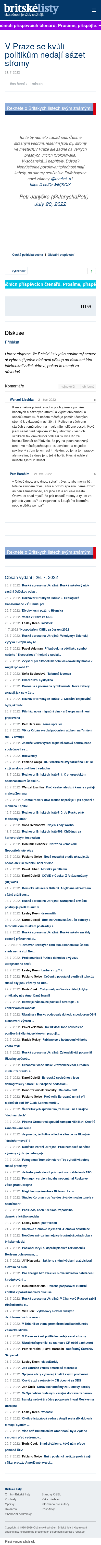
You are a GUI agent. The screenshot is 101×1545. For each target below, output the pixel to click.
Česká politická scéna (27, 254)
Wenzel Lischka (22, 399)
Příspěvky (48, 1509)
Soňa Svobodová (34, 673)
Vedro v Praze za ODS (37, 617)
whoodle (47, 1412)
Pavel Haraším (53, 1348)
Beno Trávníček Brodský (39, 1090)
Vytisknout (18, 271)
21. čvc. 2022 (47, 399)
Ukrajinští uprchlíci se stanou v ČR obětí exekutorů (57, 1342)
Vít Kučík (28, 1311)
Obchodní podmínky (18, 1514)
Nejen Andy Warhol (61, 825)
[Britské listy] (50, 109)
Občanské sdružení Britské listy (52, 1527)
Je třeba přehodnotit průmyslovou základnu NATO (56, 1172)
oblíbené (88, 386)
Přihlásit (12, 342)
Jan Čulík (28, 1386)
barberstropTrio (52, 970)
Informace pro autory (55, 1504)
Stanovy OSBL (51, 1494)
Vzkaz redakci (51, 1499)
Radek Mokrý (31, 1039)
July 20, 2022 (50, 203)
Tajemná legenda (59, 673)
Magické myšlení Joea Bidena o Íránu (48, 1191)
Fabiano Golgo (32, 762)
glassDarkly (49, 1361)
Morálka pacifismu (54, 869)
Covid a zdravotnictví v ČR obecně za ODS (51, 1380)
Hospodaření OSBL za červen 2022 (44, 629)
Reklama (11, 1509)
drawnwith (48, 913)
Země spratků (52, 724)
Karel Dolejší (31, 875)
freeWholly (29, 755)
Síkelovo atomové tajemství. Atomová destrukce (56, 1229)
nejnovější (68, 386)
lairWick (47, 623)
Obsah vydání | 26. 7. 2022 (31, 577)
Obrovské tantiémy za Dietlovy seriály (63, 1386)
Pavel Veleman (32, 648)
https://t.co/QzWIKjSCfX (50, 184)
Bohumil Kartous (34, 1286)
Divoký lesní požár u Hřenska (42, 610)
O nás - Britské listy (17, 1494)
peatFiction (49, 1222)
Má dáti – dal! (68, 1090)
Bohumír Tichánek (35, 844)
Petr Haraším (19, 473)
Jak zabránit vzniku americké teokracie (49, 1367)
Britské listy (41, 10)
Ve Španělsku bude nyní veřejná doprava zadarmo (57, 1393)
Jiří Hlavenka (31, 1260)
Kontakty (10, 1499)
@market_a (61, 179)
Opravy (9, 1504)
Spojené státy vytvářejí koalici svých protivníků (55, 1374)
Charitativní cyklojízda (37, 680)
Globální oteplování (61, 254)
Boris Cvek (30, 989)
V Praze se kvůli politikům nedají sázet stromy (54, 1336)
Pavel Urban (30, 869)
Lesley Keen (30, 623)
